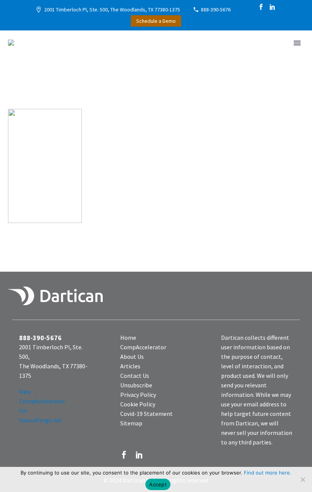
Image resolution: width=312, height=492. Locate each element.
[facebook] (124, 455)
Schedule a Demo (156, 21)
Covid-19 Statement (146, 413)
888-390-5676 (216, 9)
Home (128, 337)
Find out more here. (267, 473)
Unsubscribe (136, 385)
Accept (158, 484)
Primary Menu (297, 43)
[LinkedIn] (272, 7)
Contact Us (134, 375)
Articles (130, 366)
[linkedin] (139, 455)
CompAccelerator (143, 347)
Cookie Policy (137, 404)
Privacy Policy (138, 394)
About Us (132, 356)
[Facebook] (261, 7)
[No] (302, 479)
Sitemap (131, 423)
